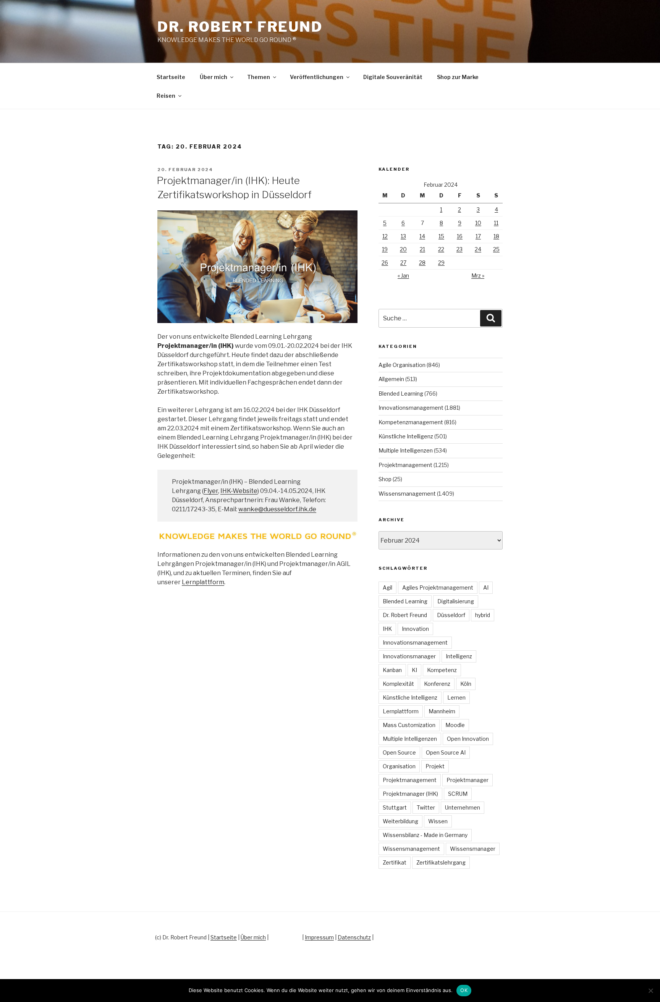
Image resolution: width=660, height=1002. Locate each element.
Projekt (435, 766)
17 (478, 236)
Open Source (399, 752)
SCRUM (457, 793)
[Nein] (650, 990)
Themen (258, 77)
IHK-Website (238, 491)
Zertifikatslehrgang (441, 862)
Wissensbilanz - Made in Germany (425, 835)
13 (403, 236)
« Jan (403, 275)
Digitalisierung (455, 601)
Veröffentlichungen (316, 77)
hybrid (482, 615)
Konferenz (437, 683)
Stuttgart (395, 807)
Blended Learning (401, 393)
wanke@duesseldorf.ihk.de (277, 509)
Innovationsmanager (409, 656)
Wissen (438, 821)
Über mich (213, 77)
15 (441, 236)
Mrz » (477, 275)
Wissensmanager (472, 848)
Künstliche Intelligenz (406, 436)
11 (496, 223)
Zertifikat (394, 862)
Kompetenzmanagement (411, 422)
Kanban (392, 670)
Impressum (319, 937)
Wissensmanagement (407, 493)
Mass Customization (409, 725)
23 (459, 249)
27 (403, 262)
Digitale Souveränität (392, 77)
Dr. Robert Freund (240, 26)
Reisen (166, 95)
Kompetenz (442, 670)
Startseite (171, 77)
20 (403, 249)
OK (463, 990)
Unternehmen (462, 807)
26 (385, 262)
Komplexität (398, 683)
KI (414, 670)
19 (385, 249)
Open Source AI (446, 752)
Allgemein (391, 379)
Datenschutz (354, 937)
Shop (385, 479)
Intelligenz (459, 656)
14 (422, 236)
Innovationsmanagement (411, 407)
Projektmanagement (405, 465)
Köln (465, 683)
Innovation (415, 628)
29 (441, 262)
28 (422, 262)
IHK (387, 628)
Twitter (426, 807)
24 (478, 249)
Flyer (211, 491)
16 (460, 236)
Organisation (399, 766)
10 (478, 223)
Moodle (455, 725)
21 (422, 249)
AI (486, 587)
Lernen (456, 697)
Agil (387, 587)
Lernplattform (203, 582)
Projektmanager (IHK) (410, 793)
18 (496, 236)
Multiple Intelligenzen (406, 450)
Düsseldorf (451, 615)
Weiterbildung (400, 821)
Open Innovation (468, 738)
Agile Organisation (402, 365)
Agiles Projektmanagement (437, 587)
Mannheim (442, 711)
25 (496, 249)
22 (441, 249)
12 (385, 236)
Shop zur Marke (458, 77)
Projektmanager (467, 780)
